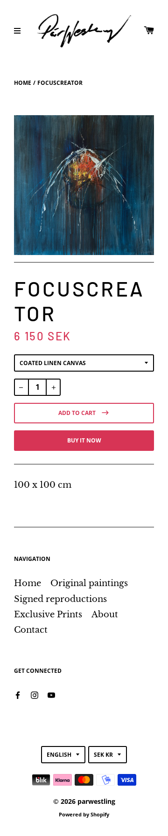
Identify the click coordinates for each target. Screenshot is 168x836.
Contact (31, 630)
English (59, 755)
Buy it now (84, 440)
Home (22, 83)
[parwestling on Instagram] (34, 694)
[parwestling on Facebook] (17, 694)
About (104, 614)
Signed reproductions (60, 599)
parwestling (96, 801)
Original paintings (89, 583)
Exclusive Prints (48, 614)
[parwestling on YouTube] (51, 694)
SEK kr (103, 755)
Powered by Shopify (84, 814)
